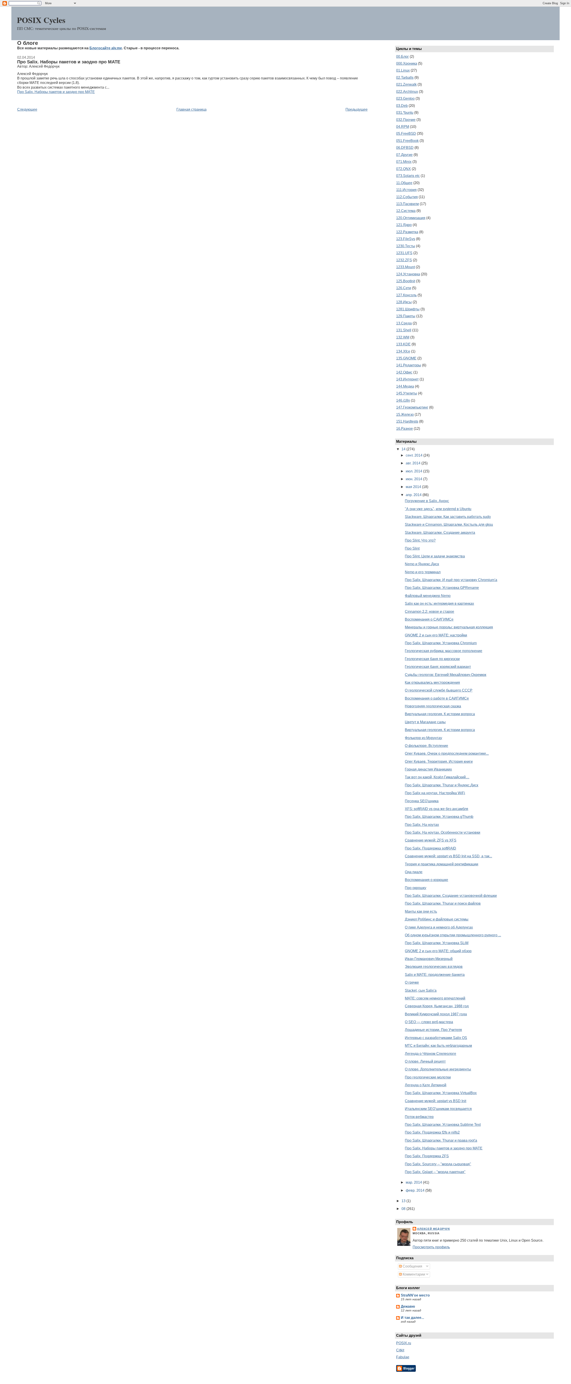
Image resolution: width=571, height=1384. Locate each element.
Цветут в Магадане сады (425, 722)
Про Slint (412, 548)
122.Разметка (407, 232)
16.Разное (404, 428)
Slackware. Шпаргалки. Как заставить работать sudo (448, 517)
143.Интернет (407, 379)
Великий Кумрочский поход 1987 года (436, 1014)
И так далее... (412, 1318)
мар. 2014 (414, 1182)
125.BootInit (405, 281)
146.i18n (403, 400)
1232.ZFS (404, 260)
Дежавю (408, 1306)
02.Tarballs (405, 77)
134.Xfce (403, 351)
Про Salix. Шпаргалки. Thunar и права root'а (441, 1140)
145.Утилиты (406, 393)
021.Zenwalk (406, 84)
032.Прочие (406, 120)
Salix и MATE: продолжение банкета (435, 975)
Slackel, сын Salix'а (421, 990)
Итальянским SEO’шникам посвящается (438, 1109)
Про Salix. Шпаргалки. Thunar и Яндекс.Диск (441, 785)
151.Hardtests (407, 421)
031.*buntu (404, 112)
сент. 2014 (414, 455)
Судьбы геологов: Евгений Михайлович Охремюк (445, 675)
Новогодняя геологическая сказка (433, 706)
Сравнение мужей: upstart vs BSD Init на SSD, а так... (448, 856)
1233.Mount (405, 267)
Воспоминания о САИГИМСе (429, 619)
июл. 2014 (414, 471)
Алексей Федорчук (433, 1228)
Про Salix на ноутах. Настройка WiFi (435, 793)
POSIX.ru (403, 1343)
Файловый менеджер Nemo (428, 596)
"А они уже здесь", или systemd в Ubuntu (438, 509)
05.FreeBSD (406, 133)
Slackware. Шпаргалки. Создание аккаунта (440, 532)
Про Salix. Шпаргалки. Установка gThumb (439, 817)
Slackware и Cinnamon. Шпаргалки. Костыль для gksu (449, 524)
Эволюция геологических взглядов (434, 966)
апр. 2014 (414, 495)
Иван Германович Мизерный (429, 959)
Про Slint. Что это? (420, 540)
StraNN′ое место (415, 1295)
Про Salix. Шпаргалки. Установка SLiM (436, 943)
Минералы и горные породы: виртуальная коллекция (449, 627)
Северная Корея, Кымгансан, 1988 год (437, 1006)
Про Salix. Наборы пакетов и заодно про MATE (68, 61)
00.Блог (402, 56)
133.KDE (403, 344)
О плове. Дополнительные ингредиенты (438, 1069)
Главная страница (191, 109)
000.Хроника (406, 63)
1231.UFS (404, 253)
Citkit (400, 1350)
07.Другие (404, 155)
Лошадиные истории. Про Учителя (433, 1030)
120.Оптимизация (410, 218)
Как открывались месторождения (432, 682)
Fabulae (402, 1357)
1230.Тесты (405, 246)
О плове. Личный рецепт (425, 1061)
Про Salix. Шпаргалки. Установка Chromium (441, 643)
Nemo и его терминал (423, 572)
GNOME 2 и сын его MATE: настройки (436, 635)
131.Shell (403, 330)
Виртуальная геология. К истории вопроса (440, 714)
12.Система (406, 211)
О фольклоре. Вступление (426, 746)
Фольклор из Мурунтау (423, 738)
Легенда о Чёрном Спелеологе (430, 1054)
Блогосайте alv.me (105, 48)
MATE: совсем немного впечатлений (435, 998)
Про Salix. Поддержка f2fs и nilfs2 (432, 1132)
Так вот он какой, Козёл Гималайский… (437, 777)
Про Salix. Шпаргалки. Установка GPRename (442, 588)
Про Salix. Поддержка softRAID (430, 848)
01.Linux (403, 70)
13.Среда (404, 323)
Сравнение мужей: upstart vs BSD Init (435, 1101)
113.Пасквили (407, 204)
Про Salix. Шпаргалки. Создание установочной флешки (451, 896)
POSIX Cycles (41, 20)
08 (403, 1209)
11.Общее (404, 183)
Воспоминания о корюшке (426, 880)
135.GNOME (406, 358)
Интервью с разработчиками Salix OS (436, 1038)
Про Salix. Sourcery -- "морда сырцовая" (438, 1164)
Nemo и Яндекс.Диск (422, 564)
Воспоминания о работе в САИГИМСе (437, 698)
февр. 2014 (415, 1190)
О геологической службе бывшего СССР (438, 690)
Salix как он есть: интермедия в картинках (439, 603)
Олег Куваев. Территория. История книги (439, 761)
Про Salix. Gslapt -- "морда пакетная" (435, 1172)
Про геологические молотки (428, 1077)
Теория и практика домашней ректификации (441, 864)
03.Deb (402, 106)
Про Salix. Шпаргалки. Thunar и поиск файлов (443, 903)
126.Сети (403, 288)
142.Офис (404, 372)
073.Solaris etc (408, 176)
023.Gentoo (405, 98)
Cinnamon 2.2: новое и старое (429, 611)
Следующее (27, 109)
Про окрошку (415, 888)
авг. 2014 (413, 463)
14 (403, 449)
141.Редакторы (408, 365)
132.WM (402, 337)
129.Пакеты (405, 316)
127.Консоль (406, 295)
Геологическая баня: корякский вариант (438, 667)
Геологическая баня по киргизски (432, 659)
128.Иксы (404, 302)
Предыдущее (356, 109)
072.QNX (403, 169)
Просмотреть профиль (431, 1247)
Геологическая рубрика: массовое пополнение (443, 651)
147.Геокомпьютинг (412, 407)
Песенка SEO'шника (422, 801)
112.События (407, 197)
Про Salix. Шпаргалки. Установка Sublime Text (443, 1124)
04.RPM (402, 127)
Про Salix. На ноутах (422, 825)
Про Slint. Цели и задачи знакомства (435, 556)
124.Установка (408, 274)
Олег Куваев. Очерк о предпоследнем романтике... (447, 753)
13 (403, 1201)
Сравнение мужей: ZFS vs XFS (430, 840)
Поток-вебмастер (419, 1117)
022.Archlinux (407, 92)
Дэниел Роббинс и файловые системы (436, 919)
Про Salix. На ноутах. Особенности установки (442, 832)
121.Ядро (404, 225)
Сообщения (412, 1266)
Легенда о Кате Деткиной (425, 1085)
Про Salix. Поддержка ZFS (427, 1156)
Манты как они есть (421, 911)
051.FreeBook (407, 141)
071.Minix (404, 162)
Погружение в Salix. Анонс (427, 501)
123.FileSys (405, 239)
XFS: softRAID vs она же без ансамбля (436, 809)
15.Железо (405, 414)
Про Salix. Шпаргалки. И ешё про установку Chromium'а (451, 580)
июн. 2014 (414, 479)
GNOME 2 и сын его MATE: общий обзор (438, 951)
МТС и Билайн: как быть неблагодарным (438, 1045)
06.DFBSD (405, 148)
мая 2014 (414, 487)
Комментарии (413, 1274)
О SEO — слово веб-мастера (429, 1022)
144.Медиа (405, 386)
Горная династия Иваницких (428, 769)
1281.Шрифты (408, 309)
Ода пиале (413, 872)
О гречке (412, 982)
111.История (406, 190)
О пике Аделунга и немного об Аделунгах (439, 927)
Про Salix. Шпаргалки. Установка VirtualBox (441, 1093)
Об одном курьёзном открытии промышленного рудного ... (453, 935)
